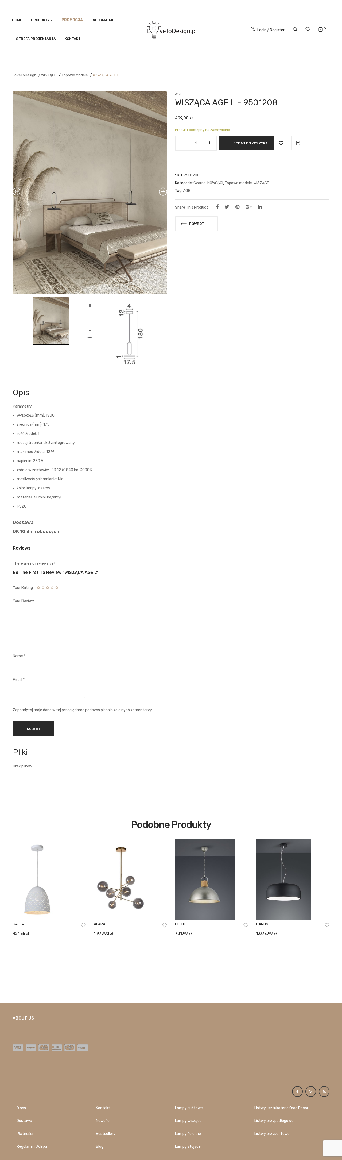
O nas (21, 1108)
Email (19, 680)
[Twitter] (227, 207)
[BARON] (292, 879)
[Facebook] (217, 207)
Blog (99, 1146)
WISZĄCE (49, 75)
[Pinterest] (237, 207)
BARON (262, 924)
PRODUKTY (40, 20)
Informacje (103, 20)
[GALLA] (49, 879)
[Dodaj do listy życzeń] (281, 143)
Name (19, 656)
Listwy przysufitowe (272, 1133)
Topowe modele (74, 75)
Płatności (25, 1133)
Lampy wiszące (188, 1121)
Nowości (103, 1121)
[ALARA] (130, 879)
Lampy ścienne (188, 1133)
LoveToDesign (24, 75)
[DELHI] (211, 879)
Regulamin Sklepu (32, 1146)
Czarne (199, 183)
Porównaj (298, 143)
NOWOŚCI (215, 183)
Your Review (23, 600)
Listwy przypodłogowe (273, 1121)
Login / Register (271, 30)
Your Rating (23, 587)
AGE (178, 94)
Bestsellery (105, 1133)
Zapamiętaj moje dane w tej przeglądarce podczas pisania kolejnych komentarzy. (83, 710)
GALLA (18, 924)
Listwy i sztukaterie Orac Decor (281, 1108)
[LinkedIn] (260, 207)
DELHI (180, 924)
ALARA (99, 924)
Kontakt (73, 39)
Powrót (196, 224)
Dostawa (24, 1121)
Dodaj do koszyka (250, 143)
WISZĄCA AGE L (106, 75)
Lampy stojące (188, 1146)
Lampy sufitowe (189, 1108)
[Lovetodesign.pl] (171, 28)
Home (17, 20)
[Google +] (249, 207)
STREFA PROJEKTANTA (36, 39)
